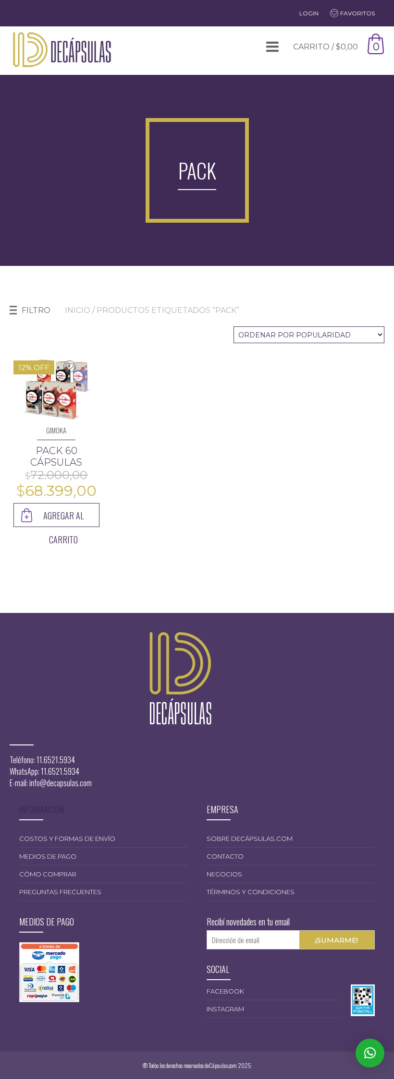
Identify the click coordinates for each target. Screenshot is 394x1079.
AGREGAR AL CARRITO (63, 518)
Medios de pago (47, 856)
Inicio (77, 310)
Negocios (224, 874)
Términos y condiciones (251, 892)
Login (309, 13)
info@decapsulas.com (60, 783)
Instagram (225, 1009)
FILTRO (36, 310)
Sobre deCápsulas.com (250, 838)
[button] (370, 1053)
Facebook (225, 991)
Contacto (225, 856)
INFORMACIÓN (41, 809)
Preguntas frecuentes (60, 892)
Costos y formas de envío (67, 838)
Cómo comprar (47, 874)
